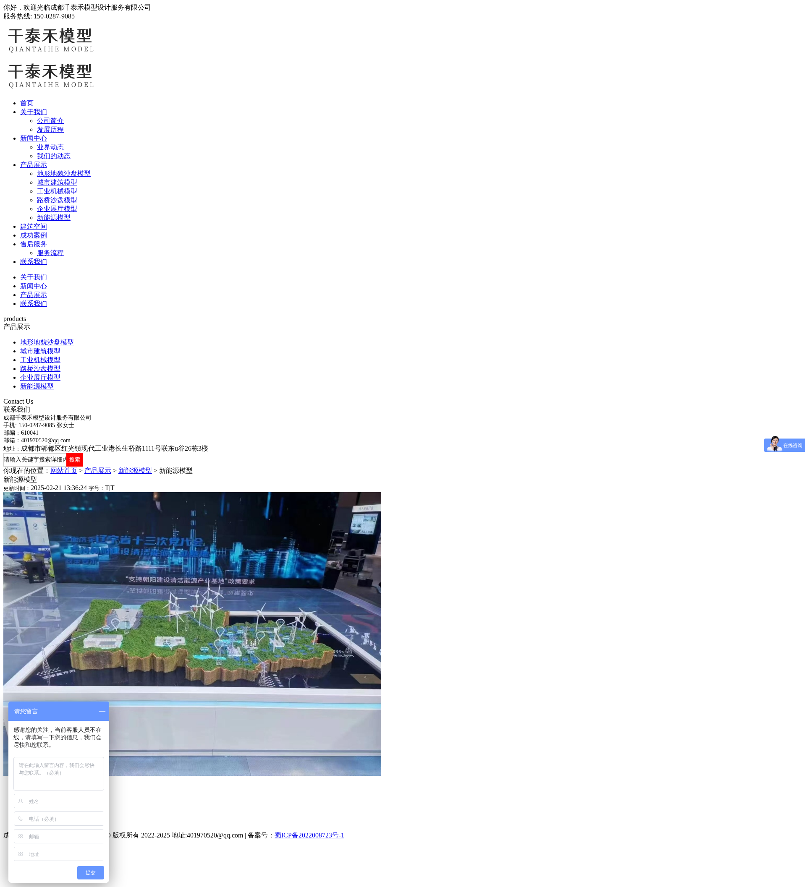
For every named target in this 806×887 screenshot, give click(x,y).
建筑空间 (33, 226)
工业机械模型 (57, 191)
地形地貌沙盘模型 (64, 173)
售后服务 (33, 244)
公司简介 (50, 120)
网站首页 (63, 470)
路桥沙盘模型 (57, 199)
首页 (27, 103)
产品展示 (33, 164)
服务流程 (50, 252)
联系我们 (33, 261)
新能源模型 (54, 217)
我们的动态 (54, 155)
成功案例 (33, 235)
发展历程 (50, 129)
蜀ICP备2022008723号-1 (309, 835)
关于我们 (33, 111)
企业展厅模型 (57, 208)
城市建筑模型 (57, 182)
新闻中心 (33, 138)
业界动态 (50, 147)
